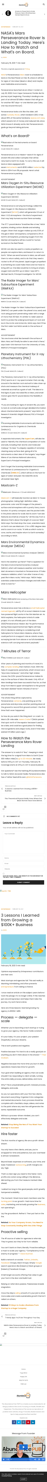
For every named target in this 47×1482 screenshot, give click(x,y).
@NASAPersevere (34, 777)
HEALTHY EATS (23, 1380)
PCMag (27, 69)
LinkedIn (34, 1259)
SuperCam (29, 438)
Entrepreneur (5, 26)
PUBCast (23, 1384)
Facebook (5, 1263)
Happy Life (23, 1377)
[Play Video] (4, 1459)
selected (38, 167)
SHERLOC (15, 473)
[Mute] (35, 1459)
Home (23, 1369)
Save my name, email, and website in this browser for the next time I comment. (23, 876)
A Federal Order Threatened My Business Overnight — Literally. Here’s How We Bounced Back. (25, 13)
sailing (17, 1293)
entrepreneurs (7, 986)
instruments (12, 167)
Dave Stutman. (26, 1254)
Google (39, 1263)
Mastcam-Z (6, 498)
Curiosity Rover (13, 115)
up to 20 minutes (25, 758)
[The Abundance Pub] (23, 4)
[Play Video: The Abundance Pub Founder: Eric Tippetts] (23, 1447)
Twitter (27, 1259)
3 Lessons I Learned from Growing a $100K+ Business (20, 920)
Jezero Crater (25, 719)
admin (5, 57)
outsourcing (21, 1165)
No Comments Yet (13, 816)
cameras (17, 701)
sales (3, 1204)
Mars (22, 75)
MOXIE (15, 212)
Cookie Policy (7, 1476)
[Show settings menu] (39, 1459)
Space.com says (38, 118)
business (41, 1204)
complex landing (11, 667)
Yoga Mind (23, 1373)
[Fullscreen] (43, 1459)
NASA (3, 75)
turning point (6, 1201)
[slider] (21, 1459)
